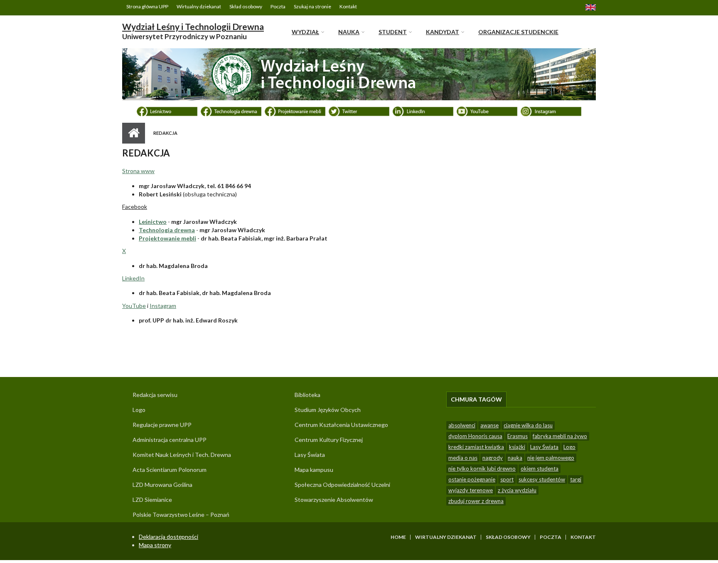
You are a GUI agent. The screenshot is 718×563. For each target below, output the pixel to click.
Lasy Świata (310, 454)
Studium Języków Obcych (328, 409)
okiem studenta (539, 468)
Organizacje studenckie (518, 31)
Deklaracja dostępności (168, 536)
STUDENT (393, 31)
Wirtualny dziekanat (199, 6)
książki (517, 447)
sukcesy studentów (542, 479)
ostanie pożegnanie (471, 479)
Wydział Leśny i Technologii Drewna (193, 26)
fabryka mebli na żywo (560, 436)
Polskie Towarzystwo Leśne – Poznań (181, 514)
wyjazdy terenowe (470, 490)
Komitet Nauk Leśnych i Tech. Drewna (182, 454)
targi (575, 479)
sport (507, 479)
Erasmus (517, 436)
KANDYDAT (442, 31)
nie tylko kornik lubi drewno (482, 468)
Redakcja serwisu (155, 394)
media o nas (462, 457)
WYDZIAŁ (305, 31)
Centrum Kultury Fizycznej (329, 439)
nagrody (492, 457)
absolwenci (461, 425)
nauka (515, 457)
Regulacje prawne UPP (162, 424)
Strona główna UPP (147, 6)
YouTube (134, 305)
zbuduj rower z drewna (476, 501)
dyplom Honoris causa (475, 436)
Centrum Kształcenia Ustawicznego (341, 424)
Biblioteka (307, 394)
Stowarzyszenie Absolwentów (334, 499)
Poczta (277, 6)
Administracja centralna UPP (170, 439)
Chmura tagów (479, 399)
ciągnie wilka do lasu (528, 425)
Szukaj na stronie (312, 6)
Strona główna (133, 133)
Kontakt (348, 6)
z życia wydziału (517, 490)
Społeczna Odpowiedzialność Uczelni (342, 484)
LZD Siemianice (152, 499)
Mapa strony (155, 544)
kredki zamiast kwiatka (476, 447)
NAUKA (348, 31)
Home (398, 537)
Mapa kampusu (314, 469)
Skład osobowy (245, 6)
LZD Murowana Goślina (162, 484)
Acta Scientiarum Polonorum (170, 469)
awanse (489, 425)
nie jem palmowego (550, 457)
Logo (139, 409)
